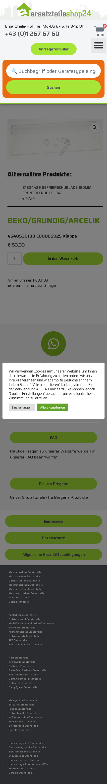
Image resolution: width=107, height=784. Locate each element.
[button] (98, 45)
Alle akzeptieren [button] (52, 407)
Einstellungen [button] (22, 407)
